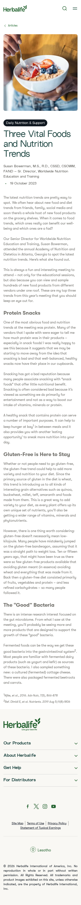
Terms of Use (35, 823)
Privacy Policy (57, 823)
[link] (75, 8)
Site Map (17, 823)
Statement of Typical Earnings (40, 827)
